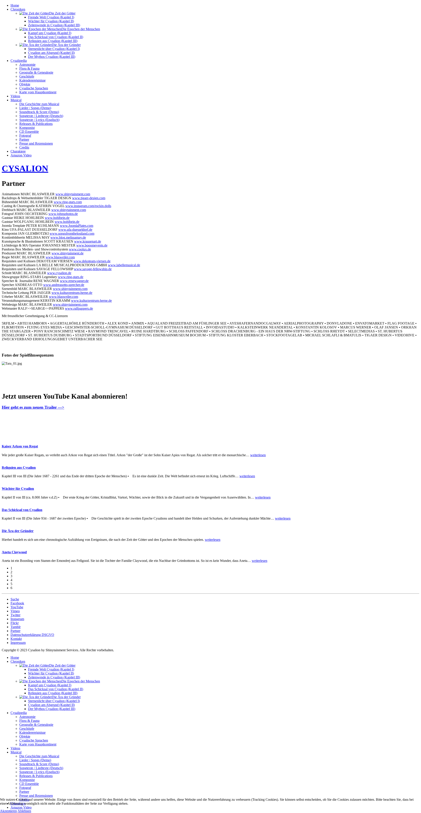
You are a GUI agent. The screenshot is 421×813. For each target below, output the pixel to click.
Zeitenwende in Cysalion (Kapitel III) (54, 25)
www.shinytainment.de (68, 253)
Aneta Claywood (14, 552)
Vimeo (15, 611)
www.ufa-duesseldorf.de (75, 229)
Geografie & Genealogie (36, 72)
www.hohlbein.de (57, 218)
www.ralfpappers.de (79, 308)
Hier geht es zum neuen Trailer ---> (33, 407)
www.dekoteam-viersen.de (92, 261)
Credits (24, 147)
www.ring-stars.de (70, 277)
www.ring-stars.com (68, 202)
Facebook (17, 603)
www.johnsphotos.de (63, 214)
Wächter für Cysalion (18, 488)
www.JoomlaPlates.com (76, 225)
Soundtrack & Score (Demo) (39, 112)
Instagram (17, 619)
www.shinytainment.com (72, 194)
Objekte (24, 84)
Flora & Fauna (29, 68)
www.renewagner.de (74, 281)
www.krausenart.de (87, 241)
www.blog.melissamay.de (68, 237)
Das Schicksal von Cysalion (22, 510)
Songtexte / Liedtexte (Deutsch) (41, 116)
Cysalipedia (19, 60)
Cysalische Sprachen (33, 88)
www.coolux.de (80, 249)
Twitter (15, 615)
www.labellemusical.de (124, 265)
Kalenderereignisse (32, 80)
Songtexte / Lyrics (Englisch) (39, 120)
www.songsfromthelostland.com (72, 233)
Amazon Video (21, 155)
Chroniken (18, 9)
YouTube (17, 607)
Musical (16, 100)
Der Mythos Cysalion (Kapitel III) (51, 57)
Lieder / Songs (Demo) (35, 108)
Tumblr (16, 627)
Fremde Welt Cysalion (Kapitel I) (51, 17)
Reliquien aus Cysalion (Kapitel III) (52, 41)
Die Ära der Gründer (18, 531)
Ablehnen (24, 811)
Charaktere (18, 151)
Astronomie (27, 64)
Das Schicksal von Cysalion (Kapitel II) (55, 37)
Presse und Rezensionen (36, 143)
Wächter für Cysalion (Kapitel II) (51, 21)
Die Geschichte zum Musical (39, 104)
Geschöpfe (26, 76)
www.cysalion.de (59, 273)
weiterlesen (258, 455)
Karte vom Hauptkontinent (37, 92)
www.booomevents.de (91, 245)
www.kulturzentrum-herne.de (72, 293)
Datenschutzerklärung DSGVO (32, 635)
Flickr (15, 623)
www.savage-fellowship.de (93, 269)
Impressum (18, 642)
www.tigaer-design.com (88, 198)
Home (15, 5)
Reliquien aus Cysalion (19, 467)
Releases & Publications (36, 124)
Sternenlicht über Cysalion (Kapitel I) (54, 49)
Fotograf (25, 135)
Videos (15, 96)
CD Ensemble (29, 131)
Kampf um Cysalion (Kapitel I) (49, 33)
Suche (15, 599)
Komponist (27, 128)
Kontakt (16, 639)
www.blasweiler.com (60, 257)
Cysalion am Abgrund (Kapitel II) (51, 53)
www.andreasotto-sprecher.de (63, 285)
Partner (24, 139)
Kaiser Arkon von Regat (20, 446)
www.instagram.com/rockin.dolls (88, 206)
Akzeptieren (8, 811)
